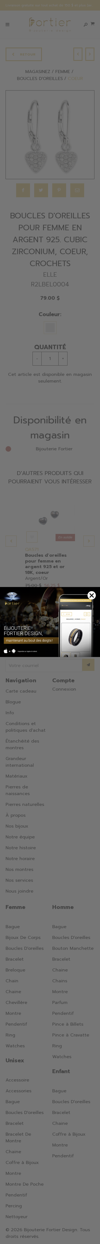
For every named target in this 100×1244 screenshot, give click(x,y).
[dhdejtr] (50, 622)
